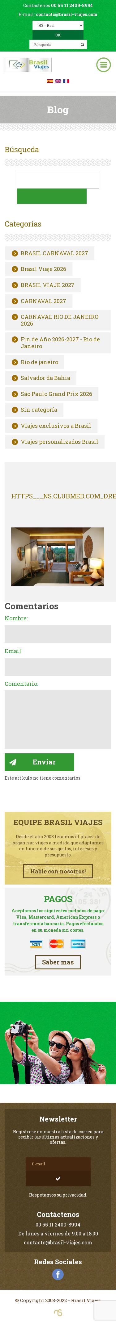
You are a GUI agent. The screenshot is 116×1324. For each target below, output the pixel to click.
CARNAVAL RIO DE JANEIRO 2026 (59, 320)
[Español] (50, 80)
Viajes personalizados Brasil (59, 442)
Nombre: (16, 618)
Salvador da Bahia (45, 378)
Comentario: (21, 684)
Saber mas (58, 962)
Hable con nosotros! (58, 871)
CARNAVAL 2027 (43, 301)
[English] (58, 80)
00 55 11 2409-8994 (72, 5)
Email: (13, 651)
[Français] (66, 80)
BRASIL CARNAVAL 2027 (54, 253)
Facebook (58, 1274)
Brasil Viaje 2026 (43, 269)
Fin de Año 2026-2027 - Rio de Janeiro (60, 342)
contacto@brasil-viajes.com (66, 14)
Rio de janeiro (39, 362)
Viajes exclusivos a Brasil (56, 426)
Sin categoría (39, 409)
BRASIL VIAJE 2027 (48, 285)
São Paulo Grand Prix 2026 (56, 394)
